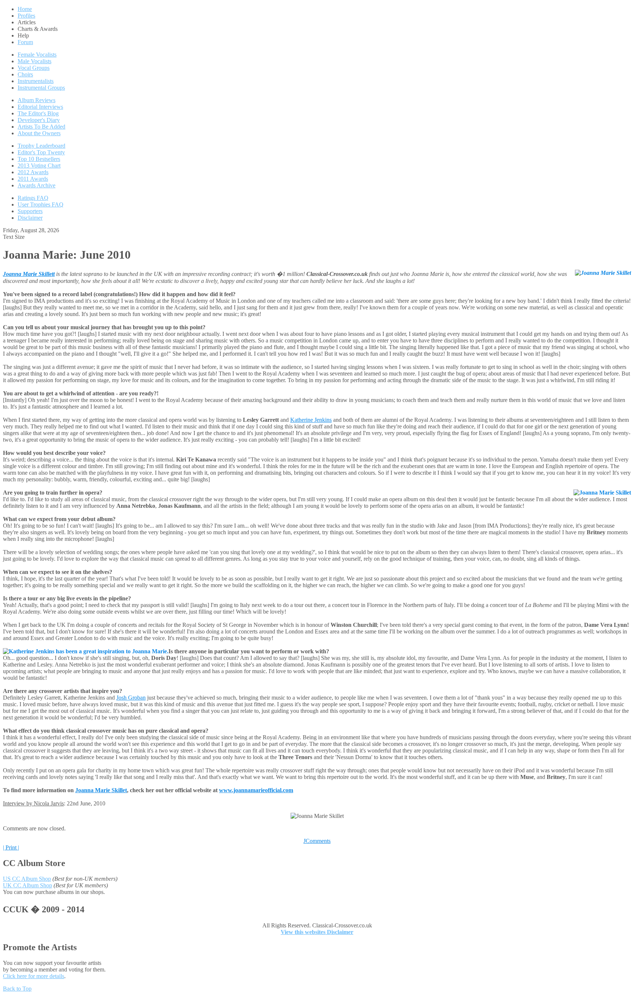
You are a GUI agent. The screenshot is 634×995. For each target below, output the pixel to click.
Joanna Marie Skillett (29, 274)
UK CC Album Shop (27, 885)
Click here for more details (33, 976)
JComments (317, 841)
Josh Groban (131, 697)
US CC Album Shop (27, 879)
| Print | (11, 847)
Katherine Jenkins (311, 420)
